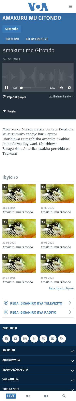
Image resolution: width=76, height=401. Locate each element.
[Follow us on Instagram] (25, 339)
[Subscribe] (53, 339)
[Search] (64, 396)
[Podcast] (43, 339)
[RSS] (62, 339)
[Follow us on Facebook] (6, 339)
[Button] (9, 112)
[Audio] (28, 396)
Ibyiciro (12, 39)
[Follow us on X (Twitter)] (34, 339)
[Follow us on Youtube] (15, 339)
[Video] (46, 396)
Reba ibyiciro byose (61, 288)
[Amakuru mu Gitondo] (19, 193)
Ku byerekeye (37, 39)
